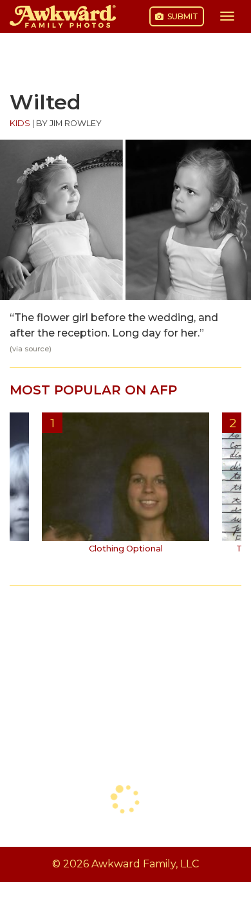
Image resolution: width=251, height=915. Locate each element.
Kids (20, 123)
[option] (125, 487)
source (36, 349)
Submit (181, 16)
